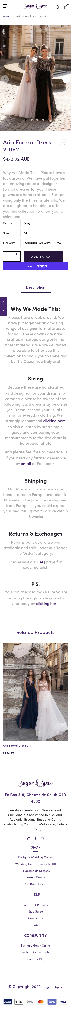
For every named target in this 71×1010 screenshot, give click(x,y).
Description (35, 288)
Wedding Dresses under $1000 (35, 864)
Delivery (9, 243)
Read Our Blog (35, 959)
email (26, 463)
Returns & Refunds (35, 905)
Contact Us (35, 918)
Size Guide (35, 911)
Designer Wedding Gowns (35, 857)
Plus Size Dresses (35, 884)
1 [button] (26, 120)
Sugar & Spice (53, 987)
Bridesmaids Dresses (35, 871)
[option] (35, 702)
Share (3, 308)
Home (6, 16)
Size (6, 233)
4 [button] (43, 120)
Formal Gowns (35, 877)
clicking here (47, 603)
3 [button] (37, 120)
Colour (7, 223)
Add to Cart (43, 256)
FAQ (41, 561)
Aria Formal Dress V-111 (17, 745)
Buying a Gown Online (35, 945)
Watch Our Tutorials (35, 952)
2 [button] (32, 120)
